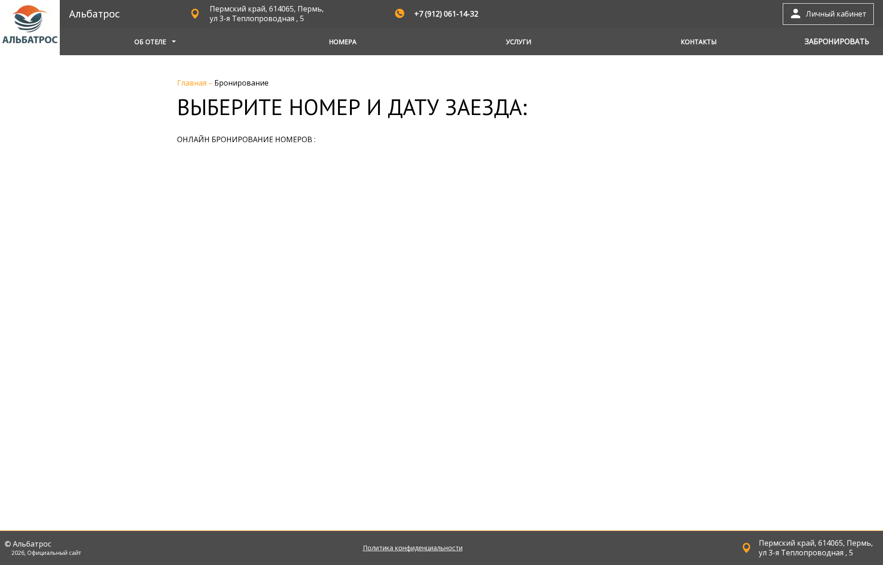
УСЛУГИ (518, 41)
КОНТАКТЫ (699, 41)
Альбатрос (94, 13)
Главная (192, 83)
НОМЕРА (342, 41)
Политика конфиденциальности (413, 548)
